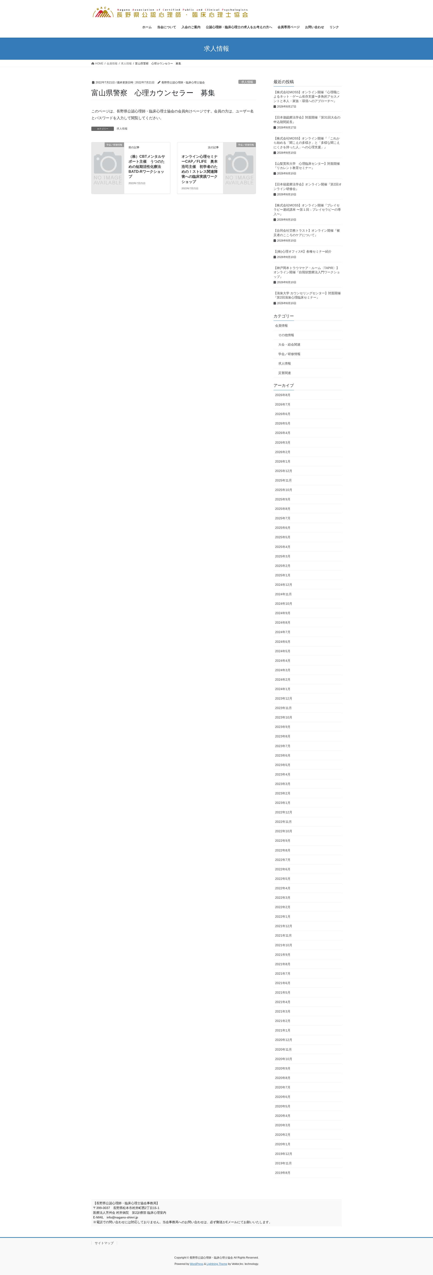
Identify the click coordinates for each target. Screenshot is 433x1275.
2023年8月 (282, 736)
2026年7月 (282, 404)
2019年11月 (283, 1163)
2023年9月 (282, 727)
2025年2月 (282, 566)
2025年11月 (283, 480)
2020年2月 (282, 1134)
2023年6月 (282, 755)
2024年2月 (282, 679)
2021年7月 (282, 973)
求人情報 (247, 82)
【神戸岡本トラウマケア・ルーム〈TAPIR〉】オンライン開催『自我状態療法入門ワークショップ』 (307, 272)
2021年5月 (282, 992)
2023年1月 (282, 803)
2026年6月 (282, 414)
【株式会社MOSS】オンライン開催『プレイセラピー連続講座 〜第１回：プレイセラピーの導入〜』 (307, 209)
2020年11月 (283, 1049)
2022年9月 (282, 840)
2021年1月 (282, 1030)
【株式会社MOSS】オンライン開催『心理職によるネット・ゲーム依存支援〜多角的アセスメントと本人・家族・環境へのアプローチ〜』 (307, 96)
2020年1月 (282, 1144)
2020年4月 (282, 1116)
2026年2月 (282, 452)
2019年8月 (282, 1173)
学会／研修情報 (289, 354)
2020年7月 (282, 1087)
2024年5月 (282, 651)
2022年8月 (282, 850)
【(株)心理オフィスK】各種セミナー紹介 (303, 251)
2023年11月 (283, 708)
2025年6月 (282, 527)
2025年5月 (282, 537)
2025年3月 (282, 556)
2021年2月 (282, 1021)
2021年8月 (282, 964)
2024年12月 (283, 584)
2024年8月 (282, 622)
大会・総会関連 (289, 344)
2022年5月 (282, 878)
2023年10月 (283, 717)
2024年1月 (282, 689)
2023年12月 (283, 698)
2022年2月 (282, 907)
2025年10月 (283, 490)
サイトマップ (104, 1243)
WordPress (196, 1264)
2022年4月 (282, 888)
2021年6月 (282, 983)
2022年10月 (283, 831)
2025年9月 (282, 499)
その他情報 (286, 335)
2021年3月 (282, 1011)
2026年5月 (282, 423)
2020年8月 (282, 1078)
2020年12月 (283, 1040)
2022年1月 (282, 916)
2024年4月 (282, 660)
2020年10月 (283, 1059)
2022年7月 (282, 860)
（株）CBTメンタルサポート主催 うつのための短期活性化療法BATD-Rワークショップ (147, 167)
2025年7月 (282, 518)
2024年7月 (282, 632)
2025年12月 (283, 471)
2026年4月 (282, 433)
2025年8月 (282, 509)
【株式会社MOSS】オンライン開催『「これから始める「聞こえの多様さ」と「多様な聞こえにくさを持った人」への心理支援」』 (307, 143)
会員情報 (281, 325)
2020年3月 (282, 1125)
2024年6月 (282, 641)
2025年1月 (282, 575)
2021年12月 (283, 926)
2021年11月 (283, 935)
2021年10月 (283, 945)
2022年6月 (282, 869)
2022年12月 (283, 812)
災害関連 (284, 373)
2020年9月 (282, 1068)
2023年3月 (282, 784)
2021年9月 (282, 954)
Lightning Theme (217, 1264)
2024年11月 (283, 594)
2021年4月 (282, 1002)
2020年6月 (282, 1097)
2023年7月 (282, 746)
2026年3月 (282, 442)
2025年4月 (282, 547)
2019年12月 (283, 1154)
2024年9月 (282, 613)
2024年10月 (283, 603)
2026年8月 (282, 395)
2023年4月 (282, 774)
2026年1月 (282, 461)
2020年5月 (282, 1106)
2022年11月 (283, 821)
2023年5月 (282, 765)
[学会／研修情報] (108, 152)
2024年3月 (282, 670)
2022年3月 (282, 897)
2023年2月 (282, 793)
